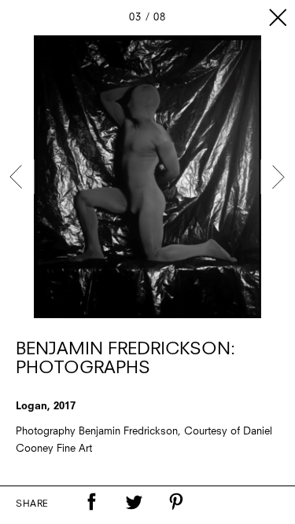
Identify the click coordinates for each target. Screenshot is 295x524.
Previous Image (17, 176)
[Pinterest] (176, 502)
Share (32, 504)
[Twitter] (133, 502)
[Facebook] (91, 502)
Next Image (277, 176)
